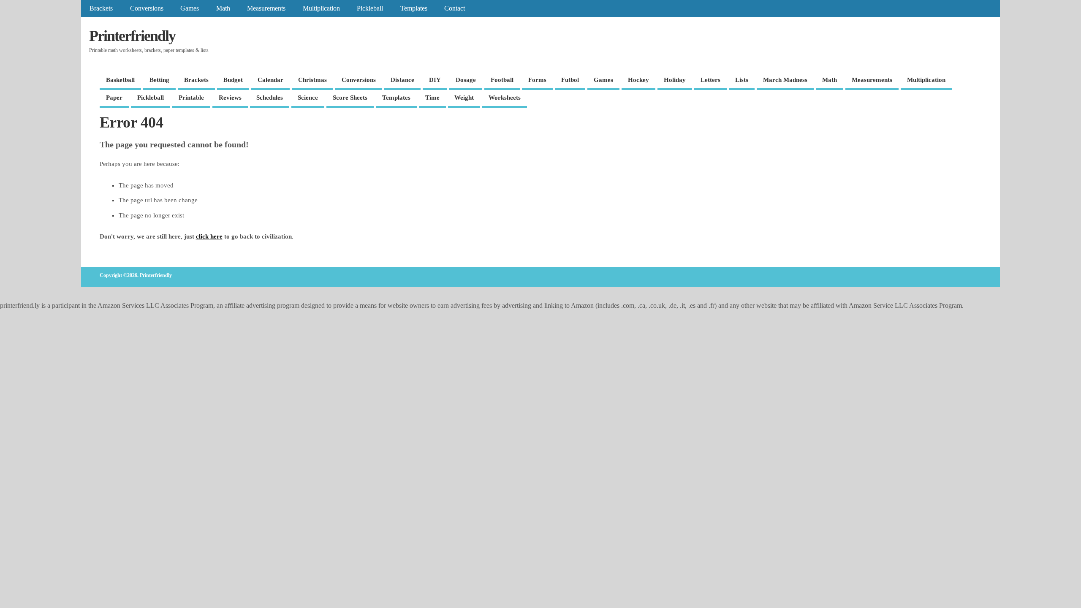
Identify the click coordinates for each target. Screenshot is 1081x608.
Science (308, 97)
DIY (435, 79)
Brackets (101, 8)
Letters (710, 79)
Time (432, 97)
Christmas (312, 79)
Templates (413, 8)
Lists (741, 79)
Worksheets (505, 97)
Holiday (675, 79)
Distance (402, 79)
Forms (537, 79)
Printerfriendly (132, 35)
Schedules (269, 97)
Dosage (466, 79)
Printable (191, 97)
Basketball (120, 79)
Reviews (230, 97)
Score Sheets (350, 97)
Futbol (570, 79)
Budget (233, 79)
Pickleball (370, 8)
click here (209, 236)
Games (189, 8)
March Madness (785, 79)
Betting (159, 79)
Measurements (266, 8)
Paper (114, 97)
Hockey (638, 79)
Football (502, 79)
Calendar (270, 79)
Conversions (146, 8)
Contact (454, 8)
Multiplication (321, 8)
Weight (464, 97)
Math (223, 8)
